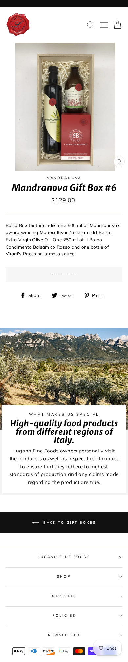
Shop (64, 576)
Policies (64, 615)
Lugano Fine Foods (64, 557)
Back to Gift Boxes (68, 522)
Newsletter (64, 635)
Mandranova (64, 178)
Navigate (64, 596)
